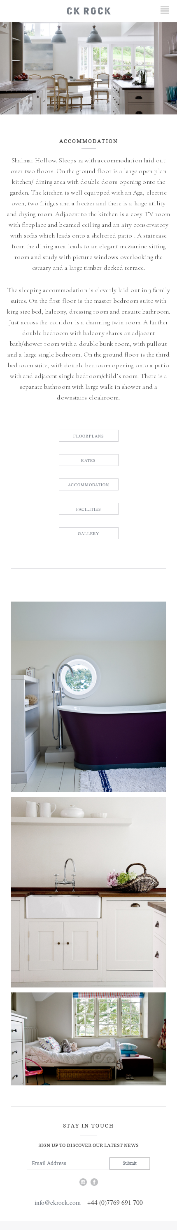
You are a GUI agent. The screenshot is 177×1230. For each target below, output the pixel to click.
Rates (88, 460)
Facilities (88, 509)
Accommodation (88, 485)
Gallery (88, 533)
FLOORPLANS (88, 436)
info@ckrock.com (58, 1202)
